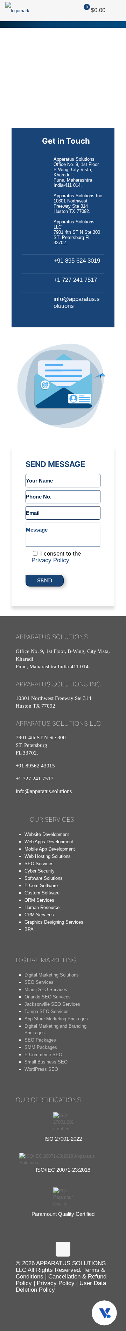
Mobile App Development (49, 849)
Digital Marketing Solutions (51, 975)
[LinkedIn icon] (76, 1304)
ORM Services (39, 900)
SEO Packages (40, 1040)
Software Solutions (43, 878)
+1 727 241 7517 (75, 280)
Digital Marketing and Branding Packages (55, 1029)
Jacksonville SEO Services (52, 1004)
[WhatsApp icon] (22, 1304)
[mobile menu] (116, 10)
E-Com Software (41, 885)
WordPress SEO (41, 1069)
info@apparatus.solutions (44, 791)
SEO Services (39, 863)
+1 (35, 778)
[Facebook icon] (40, 1304)
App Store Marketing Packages (56, 1018)
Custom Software (41, 892)
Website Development (46, 834)
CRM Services (39, 914)
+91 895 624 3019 (77, 260)
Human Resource (41, 907)
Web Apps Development (48, 841)
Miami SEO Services (45, 989)
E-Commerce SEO (43, 1054)
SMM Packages (40, 1047)
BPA (29, 929)
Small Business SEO (46, 1062)
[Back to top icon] (63, 1249)
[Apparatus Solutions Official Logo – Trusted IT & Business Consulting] (17, 10)
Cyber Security (39, 871)
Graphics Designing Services (53, 922)
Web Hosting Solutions (47, 856)
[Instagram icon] (58, 1304)
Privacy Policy (50, 560)
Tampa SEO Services (46, 1011)
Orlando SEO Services (47, 996)
